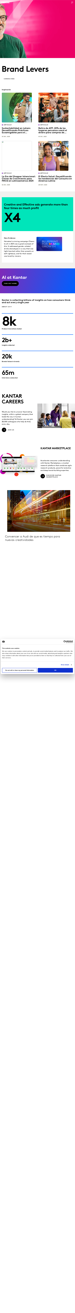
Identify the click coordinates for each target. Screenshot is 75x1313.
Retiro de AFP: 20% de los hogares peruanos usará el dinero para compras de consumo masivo (52, 131)
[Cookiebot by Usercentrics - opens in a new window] (65, 641)
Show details (65, 664)
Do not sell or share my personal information (19, 670)
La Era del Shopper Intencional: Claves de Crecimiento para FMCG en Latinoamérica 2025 (19, 179)
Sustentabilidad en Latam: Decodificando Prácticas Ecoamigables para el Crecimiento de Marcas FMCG (18, 131)
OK (55, 670)
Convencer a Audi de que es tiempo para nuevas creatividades (32, 538)
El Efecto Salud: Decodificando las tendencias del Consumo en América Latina (55, 179)
